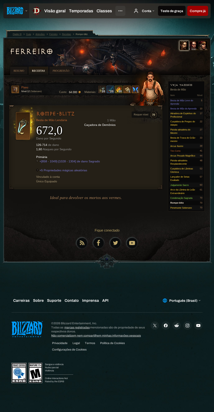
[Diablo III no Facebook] (98, 243)
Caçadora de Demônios (100, 124)
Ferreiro (31, 51)
